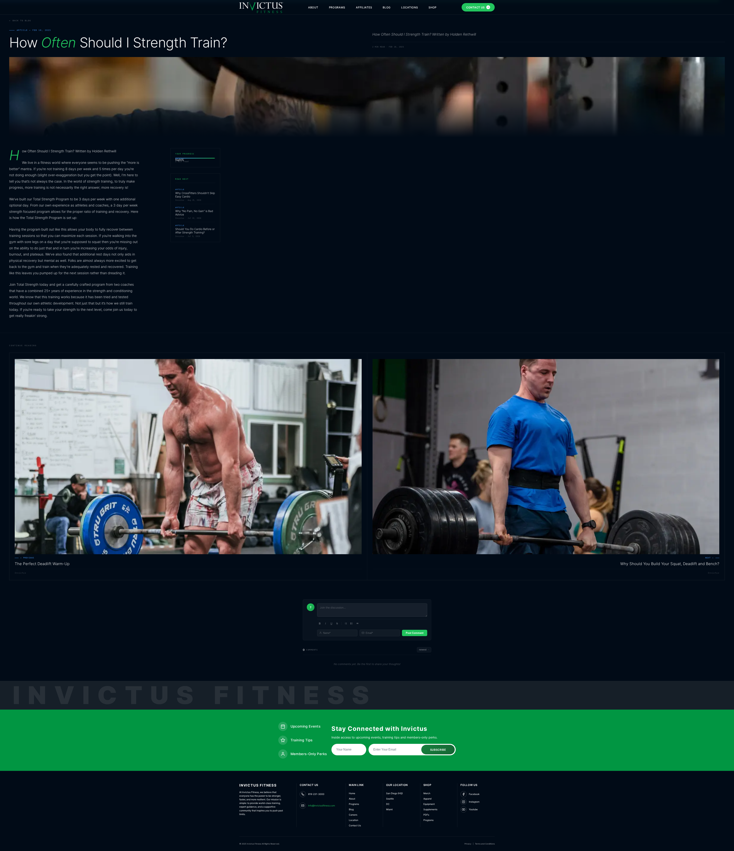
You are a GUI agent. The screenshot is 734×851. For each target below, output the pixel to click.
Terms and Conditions (485, 844)
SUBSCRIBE (438, 749)
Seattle (390, 798)
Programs (354, 804)
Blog (351, 809)
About (352, 798)
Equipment (429, 804)
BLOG (387, 7)
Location (353, 820)
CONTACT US (475, 7)
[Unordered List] (351, 623)
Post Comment (414, 633)
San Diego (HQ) (394, 793)
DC (388, 804)
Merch (426, 793)
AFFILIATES (364, 7)
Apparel (427, 798)
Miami (389, 809)
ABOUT (313, 7)
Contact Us (355, 825)
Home (352, 793)
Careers (353, 814)
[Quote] (357, 623)
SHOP (433, 7)
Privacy (467, 844)
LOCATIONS (409, 7)
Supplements (430, 809)
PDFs (426, 814)
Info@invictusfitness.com (321, 805)
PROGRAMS (337, 7)
